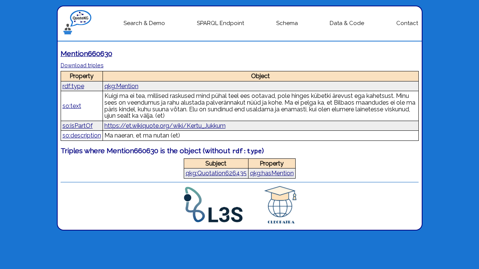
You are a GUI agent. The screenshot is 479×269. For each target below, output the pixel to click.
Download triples (82, 65)
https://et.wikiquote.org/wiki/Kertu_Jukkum (165, 125)
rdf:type (73, 86)
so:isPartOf (77, 125)
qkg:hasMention (272, 173)
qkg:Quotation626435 (216, 173)
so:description (81, 135)
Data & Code (347, 23)
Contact (407, 23)
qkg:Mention (121, 86)
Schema (287, 23)
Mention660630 (86, 53)
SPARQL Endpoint (220, 23)
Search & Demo (144, 23)
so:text (71, 105)
